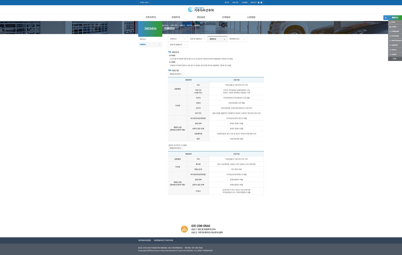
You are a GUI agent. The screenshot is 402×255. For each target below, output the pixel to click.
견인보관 (201, 17)
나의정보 (251, 17)
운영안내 (173, 39)
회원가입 (235, 2)
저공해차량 (394, 45)
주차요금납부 (395, 36)
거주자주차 (151, 17)
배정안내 (213, 39)
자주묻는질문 (395, 31)
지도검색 (393, 54)
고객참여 (226, 17)
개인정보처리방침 (144, 240)
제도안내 (143, 39)
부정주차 (176, 17)
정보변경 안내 (234, 39)
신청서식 (393, 50)
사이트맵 (244, 2)
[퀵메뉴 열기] (385, 17)
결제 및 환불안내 (176, 45)
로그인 (227, 2)
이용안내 (143, 44)
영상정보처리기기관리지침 (163, 240)
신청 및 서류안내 (196, 39)
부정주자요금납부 (396, 40)
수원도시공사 (144, 2)
